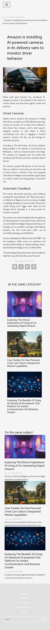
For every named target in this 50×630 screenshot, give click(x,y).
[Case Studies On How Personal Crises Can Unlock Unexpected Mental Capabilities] (24, 344)
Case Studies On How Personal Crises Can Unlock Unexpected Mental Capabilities (23, 363)
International (24, 602)
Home (4, 17)
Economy (23, 593)
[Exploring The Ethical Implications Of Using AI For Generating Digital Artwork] (24, 304)
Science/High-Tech (16, 17)
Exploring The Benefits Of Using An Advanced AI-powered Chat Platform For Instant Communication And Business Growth (24, 406)
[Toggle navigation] (6, 4)
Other (24, 611)
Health (24, 598)
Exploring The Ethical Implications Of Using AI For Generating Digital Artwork (22, 323)
